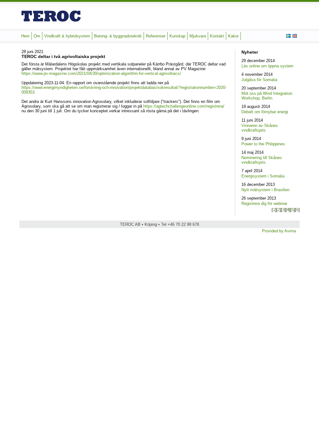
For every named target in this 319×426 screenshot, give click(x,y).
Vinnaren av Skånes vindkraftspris (259, 128)
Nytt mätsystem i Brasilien (265, 189)
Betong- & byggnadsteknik (118, 36)
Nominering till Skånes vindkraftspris (261, 160)
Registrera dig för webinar (264, 203)
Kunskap (177, 36)
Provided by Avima (279, 231)
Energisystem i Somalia (262, 176)
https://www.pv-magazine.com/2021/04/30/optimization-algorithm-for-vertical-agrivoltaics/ (101, 73)
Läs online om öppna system (267, 66)
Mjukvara (197, 36)
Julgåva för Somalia (259, 79)
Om (37, 36)
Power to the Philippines (263, 144)
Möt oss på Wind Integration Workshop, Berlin (266, 95)
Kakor (233, 36)
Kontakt (217, 36)
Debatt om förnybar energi (264, 111)
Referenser (155, 36)
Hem (25, 36)
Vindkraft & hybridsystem (67, 36)
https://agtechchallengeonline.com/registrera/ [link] (183, 106)
